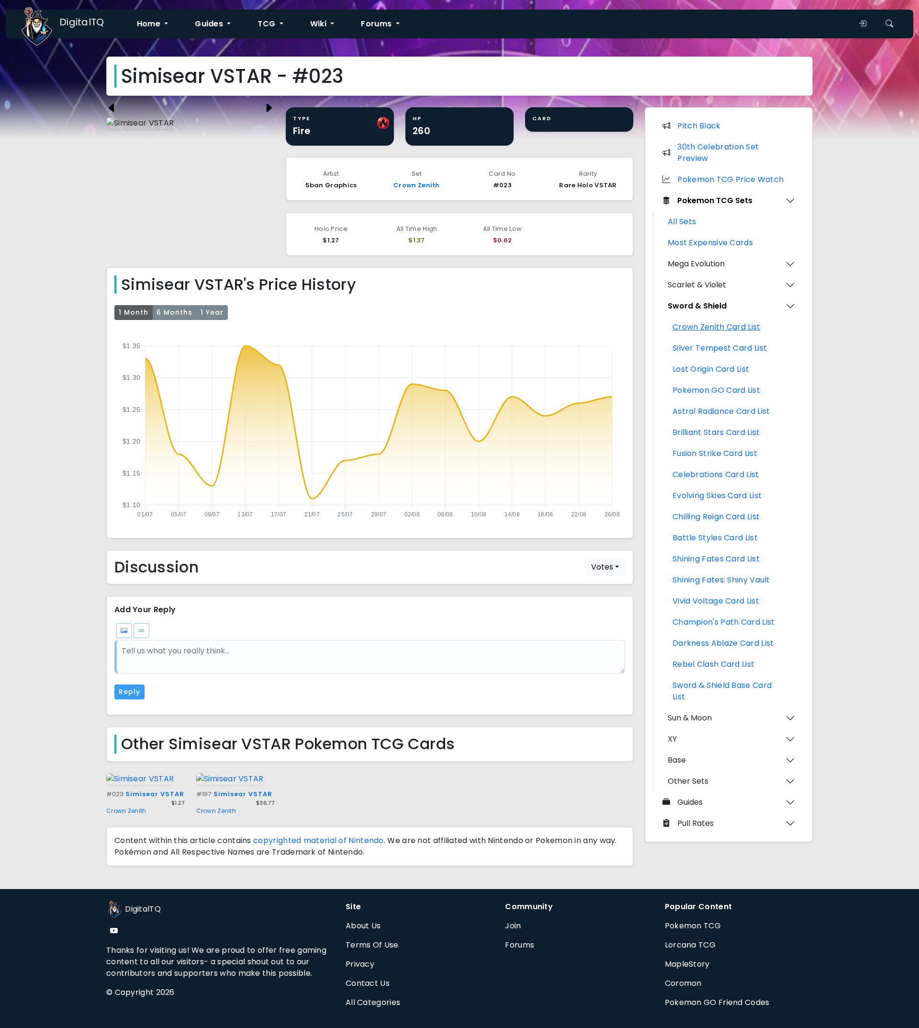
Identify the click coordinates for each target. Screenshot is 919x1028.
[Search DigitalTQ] (889, 24)
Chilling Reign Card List (716, 516)
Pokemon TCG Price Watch (730, 179)
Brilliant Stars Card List (716, 432)
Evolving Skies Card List (717, 495)
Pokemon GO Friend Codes (717, 1002)
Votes (602, 566)
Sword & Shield (697, 305)
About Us (363, 925)
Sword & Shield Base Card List (722, 691)
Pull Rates (695, 823)
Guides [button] (210, 23)
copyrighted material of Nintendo (318, 840)
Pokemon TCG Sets (714, 200)
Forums (519, 944)
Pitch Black (698, 125)
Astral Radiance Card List (721, 411)
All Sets (682, 221)
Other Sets (688, 781)
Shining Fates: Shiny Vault (721, 579)
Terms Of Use (372, 944)
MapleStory (687, 964)
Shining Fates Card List (716, 558)
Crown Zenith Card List (716, 326)
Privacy (360, 964)
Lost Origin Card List (710, 369)
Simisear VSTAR (145, 794)
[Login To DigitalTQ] (862, 24)
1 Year (212, 312)
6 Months (174, 312)
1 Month (133, 312)
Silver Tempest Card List (719, 348)
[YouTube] (114, 931)
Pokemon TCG (693, 925)
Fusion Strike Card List (714, 453)
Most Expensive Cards (710, 242)
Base (677, 759)
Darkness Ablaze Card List (723, 643)
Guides (690, 802)
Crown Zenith (416, 185)
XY (672, 738)
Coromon (683, 983)
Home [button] (150, 23)
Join (513, 925)
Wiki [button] (319, 23)
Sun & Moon (690, 717)
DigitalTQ (81, 22)
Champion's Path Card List (723, 622)
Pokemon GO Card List (716, 390)
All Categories (373, 1002)
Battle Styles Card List (715, 537)
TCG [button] (267, 23)
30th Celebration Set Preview (718, 152)
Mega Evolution (696, 263)
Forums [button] (377, 23)
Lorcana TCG (690, 944)
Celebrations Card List (715, 474)
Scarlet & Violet (697, 284)
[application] (369, 427)
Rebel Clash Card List (713, 664)
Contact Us (368, 983)
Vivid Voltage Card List (715, 600)
